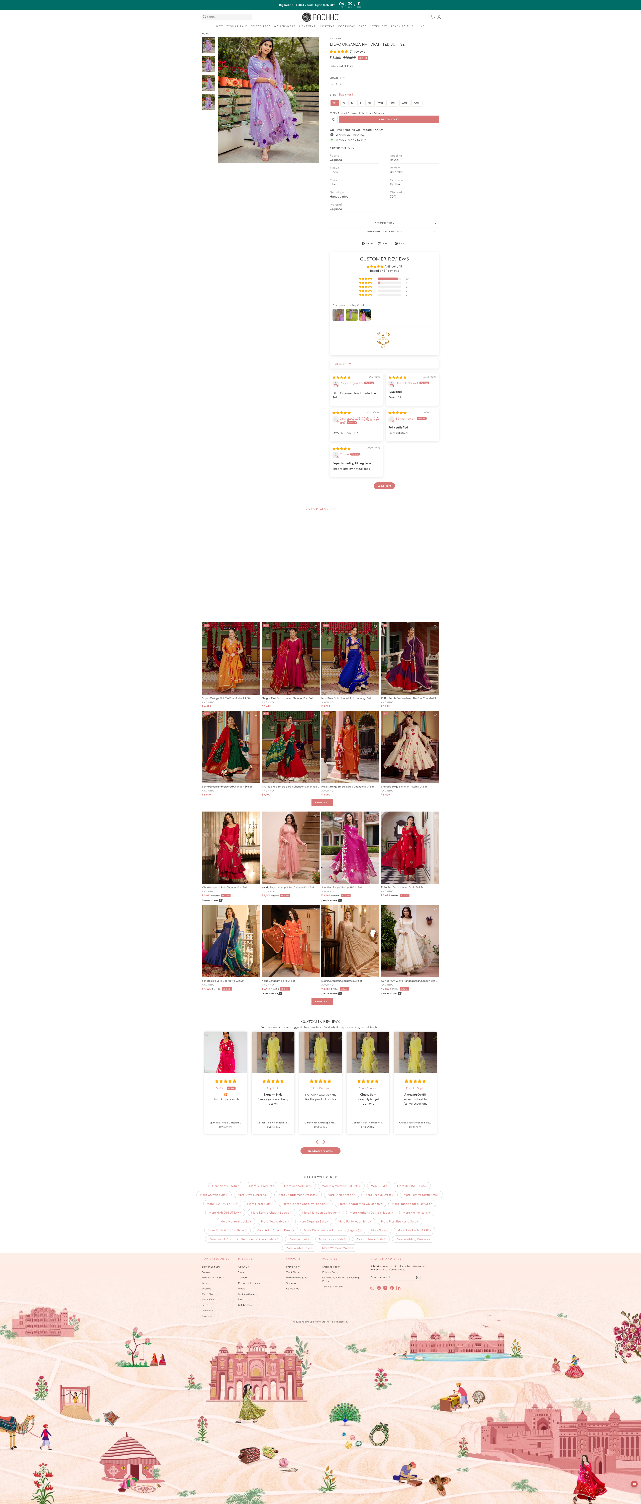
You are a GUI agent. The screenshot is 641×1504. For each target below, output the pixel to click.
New (219, 26)
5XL (417, 103)
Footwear (346, 26)
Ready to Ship (402, 26)
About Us (243, 1266)
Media (241, 1288)
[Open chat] (634, 1484)
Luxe (420, 26)
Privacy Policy (330, 1272)
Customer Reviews (249, 1283)
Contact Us (292, 1288)
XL (370, 103)
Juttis (205, 1304)
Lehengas (207, 1283)
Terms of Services (332, 1286)
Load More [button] (384, 485)
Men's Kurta (209, 1299)
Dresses (206, 1288)
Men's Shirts (208, 1294)
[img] (342, 377)
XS (335, 103)
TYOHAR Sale (237, 26)
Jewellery (378, 26)
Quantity (337, 77)
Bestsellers (261, 26)
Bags (363, 26)
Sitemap (291, 1283)
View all (322, 802)
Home (205, 33)
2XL (381, 103)
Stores (241, 1272)
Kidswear (327, 26)
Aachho (336, 38)
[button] (339, 51)
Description (384, 223)
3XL (393, 103)
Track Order (293, 1272)
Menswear (307, 26)
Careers (242, 1277)
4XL (405, 103)
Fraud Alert (293, 1266)
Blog (240, 1299)
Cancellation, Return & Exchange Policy (341, 1279)
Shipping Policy (331, 1266)
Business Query (247, 1294)
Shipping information (384, 231)
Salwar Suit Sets (211, 1266)
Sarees (206, 1272)
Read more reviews (320, 1151)
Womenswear (285, 26)
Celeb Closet (245, 1304)
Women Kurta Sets (213, 1277)
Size (333, 94)
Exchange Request (297, 1277)
